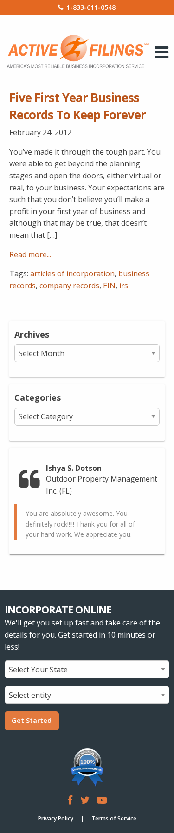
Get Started (32, 720)
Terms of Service (113, 818)
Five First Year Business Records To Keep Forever (77, 106)
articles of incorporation (72, 273)
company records (69, 285)
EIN (109, 285)
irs (123, 285)
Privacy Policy (55, 818)
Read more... (30, 254)
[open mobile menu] (161, 52)
